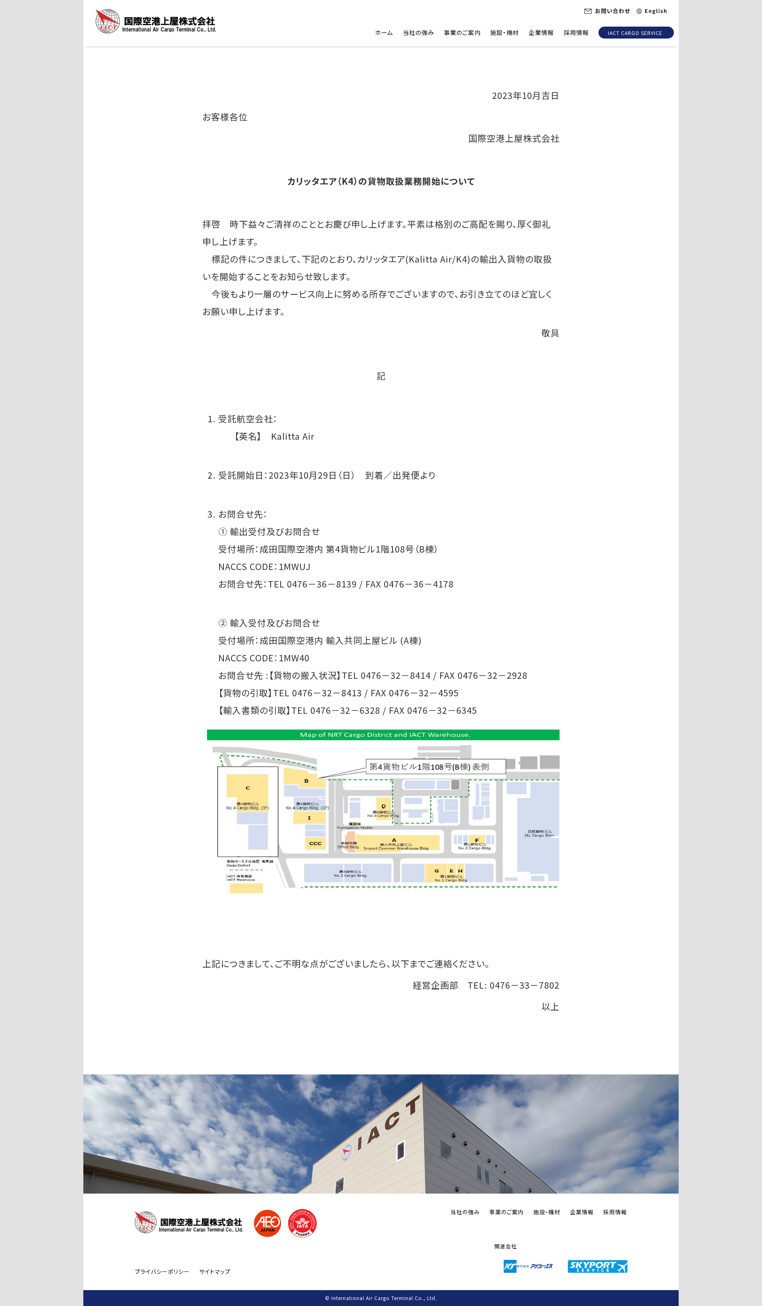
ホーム (384, 32)
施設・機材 (504, 32)
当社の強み (418, 32)
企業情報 (541, 32)
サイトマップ (215, 1271)
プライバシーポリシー (162, 1271)
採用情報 (576, 32)
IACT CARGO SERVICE (635, 32)
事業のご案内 (462, 32)
